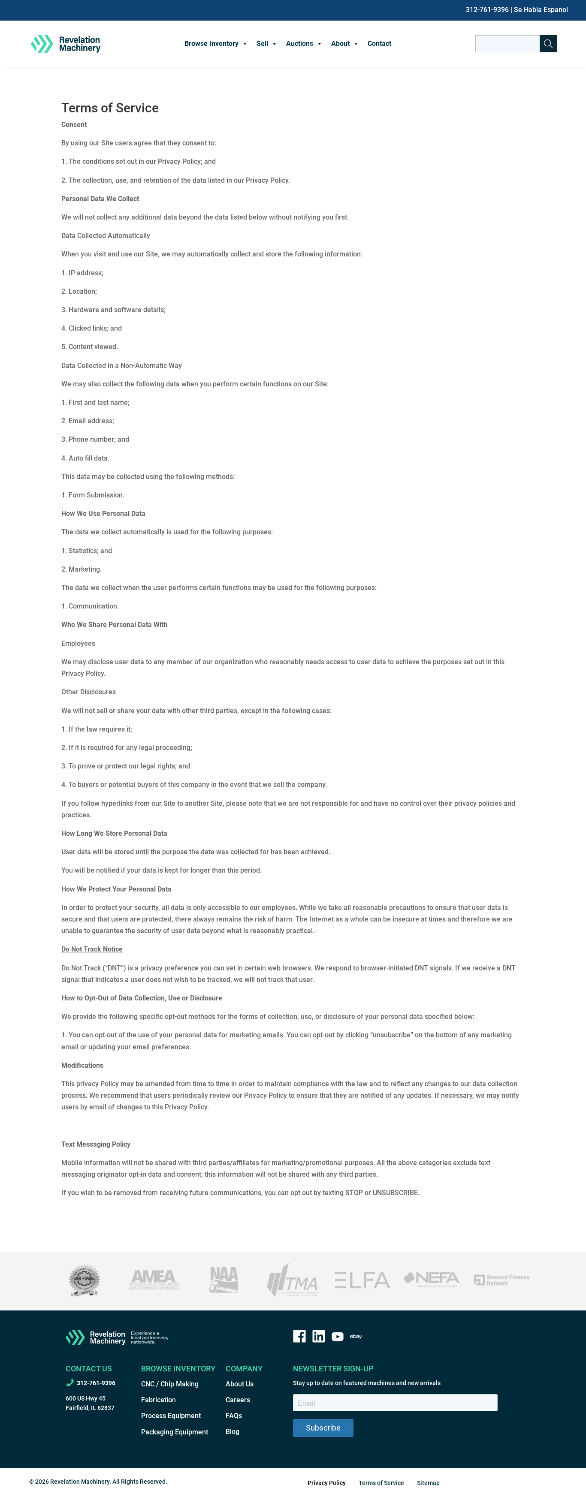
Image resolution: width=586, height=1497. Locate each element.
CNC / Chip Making (170, 1384)
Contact (379, 43)
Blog (232, 1432)
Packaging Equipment (174, 1432)
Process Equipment (171, 1416)
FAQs (234, 1416)
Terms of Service (381, 1482)
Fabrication (158, 1400)
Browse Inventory (211, 43)
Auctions (299, 43)
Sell (262, 43)
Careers (238, 1400)
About (340, 43)
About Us (240, 1384)
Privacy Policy (327, 1482)
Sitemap (428, 1482)
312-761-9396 (487, 10)
